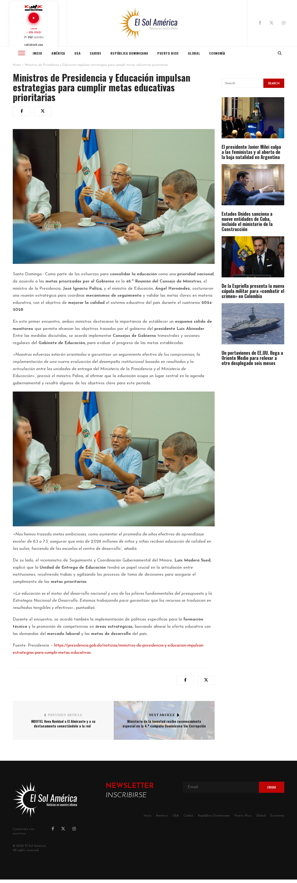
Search (274, 83)
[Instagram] (283, 23)
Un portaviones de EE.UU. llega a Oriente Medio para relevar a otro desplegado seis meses (252, 357)
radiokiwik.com (33, 44)
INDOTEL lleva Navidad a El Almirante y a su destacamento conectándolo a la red (63, 723)
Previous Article (65, 715)
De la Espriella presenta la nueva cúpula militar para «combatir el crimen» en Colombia (253, 290)
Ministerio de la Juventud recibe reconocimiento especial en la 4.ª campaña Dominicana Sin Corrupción (164, 723)
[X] (271, 24)
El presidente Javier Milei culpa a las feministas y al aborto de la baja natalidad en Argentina (251, 151)
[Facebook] (260, 23)
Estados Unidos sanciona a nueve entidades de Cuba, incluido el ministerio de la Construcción (247, 221)
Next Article (162, 715)
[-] (148, 23)
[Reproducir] (33, 18)
